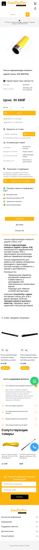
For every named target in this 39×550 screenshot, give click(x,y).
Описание (19, 219)
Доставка (19, 225)
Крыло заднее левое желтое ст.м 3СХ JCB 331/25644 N (9, 456)
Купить (19, 113)
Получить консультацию (20, 181)
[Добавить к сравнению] (7, 350)
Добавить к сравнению (14, 122)
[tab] (19, 386)
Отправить (19, 497)
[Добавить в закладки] (3, 350)
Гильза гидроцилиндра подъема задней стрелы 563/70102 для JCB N (28, 357)
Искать (28, 14)
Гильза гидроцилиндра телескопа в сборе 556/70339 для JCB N (9, 357)
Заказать (30, 134)
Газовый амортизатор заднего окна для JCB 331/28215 (28, 456)
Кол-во (5, 107)
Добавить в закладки (14, 119)
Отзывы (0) (19, 231)
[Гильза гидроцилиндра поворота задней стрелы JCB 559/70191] (19, 45)
